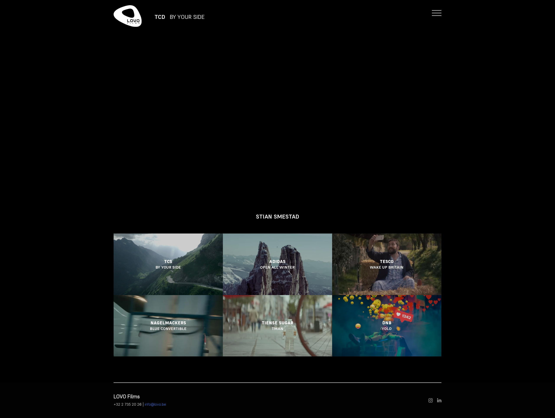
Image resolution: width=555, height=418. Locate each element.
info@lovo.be (155, 404)
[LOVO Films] (128, 16)
